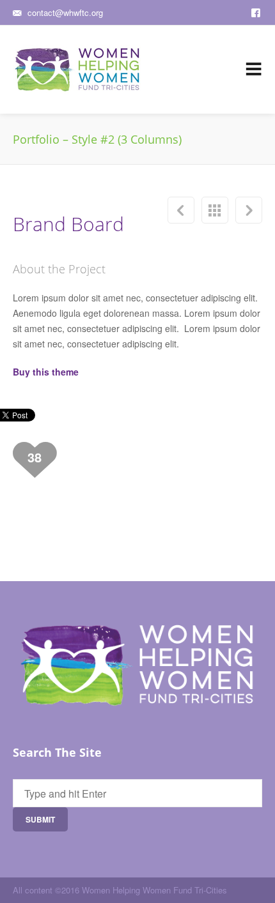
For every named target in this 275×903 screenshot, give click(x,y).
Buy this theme (46, 371)
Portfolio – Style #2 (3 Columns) (214, 210)
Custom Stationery (248, 210)
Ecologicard (181, 210)
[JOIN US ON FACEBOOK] (257, 11)
